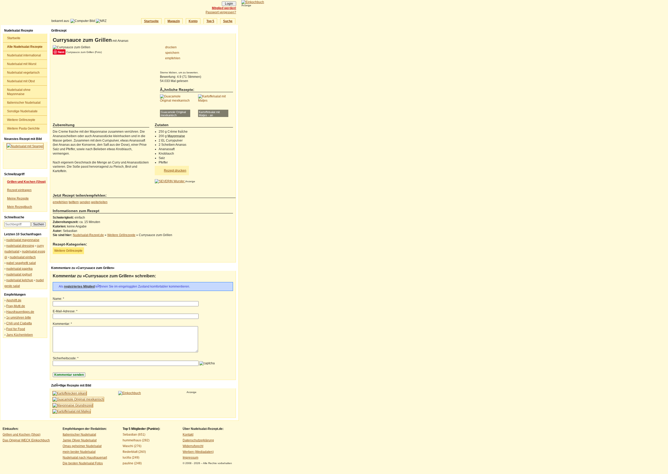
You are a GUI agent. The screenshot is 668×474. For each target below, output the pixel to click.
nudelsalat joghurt (19, 274)
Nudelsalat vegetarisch (23, 72)
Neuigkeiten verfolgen (41, 23)
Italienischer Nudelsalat (23, 102)
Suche (227, 21)
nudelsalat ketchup (19, 280)
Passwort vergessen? (221, 12)
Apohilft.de (13, 300)
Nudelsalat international (24, 55)
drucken (171, 47)
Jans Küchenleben (19, 335)
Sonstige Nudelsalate (22, 111)
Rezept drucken (175, 170)
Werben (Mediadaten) (198, 452)
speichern (172, 53)
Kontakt (188, 434)
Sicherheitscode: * (66, 358)
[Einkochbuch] (252, 2)
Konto (193, 21)
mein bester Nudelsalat (79, 452)
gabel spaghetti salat (21, 263)
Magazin (174, 21)
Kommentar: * (62, 324)
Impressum (190, 457)
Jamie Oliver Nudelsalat (80, 440)
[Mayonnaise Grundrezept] (72, 405)
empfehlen (172, 58)
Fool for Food (15, 329)
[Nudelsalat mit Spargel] (25, 155)
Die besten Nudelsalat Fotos (83, 463)
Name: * (58, 299)
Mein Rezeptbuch (19, 207)
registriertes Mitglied (79, 286)
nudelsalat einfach (23, 257)
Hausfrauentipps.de (20, 312)
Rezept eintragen (19, 190)
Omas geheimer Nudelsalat (82, 446)
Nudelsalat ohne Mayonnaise (19, 92)
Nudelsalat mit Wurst (21, 64)
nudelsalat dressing (20, 246)
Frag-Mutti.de (15, 306)
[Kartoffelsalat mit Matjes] (71, 411)
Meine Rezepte (18, 198)
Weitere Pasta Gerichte (23, 128)
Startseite (151, 21)
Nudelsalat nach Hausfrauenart (85, 457)
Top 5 (210, 21)
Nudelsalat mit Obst (21, 81)
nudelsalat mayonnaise (22, 240)
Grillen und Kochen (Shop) (21, 434)
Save (61, 52)
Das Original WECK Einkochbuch (26, 440)
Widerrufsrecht (193, 446)
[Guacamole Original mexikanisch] (78, 399)
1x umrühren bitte (18, 317)
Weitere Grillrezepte (21, 120)
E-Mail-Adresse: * (65, 311)
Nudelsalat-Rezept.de (75, 13)
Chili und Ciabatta (19, 323)
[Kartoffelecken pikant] (69, 393)
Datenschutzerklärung (198, 440)
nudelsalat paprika (19, 269)
